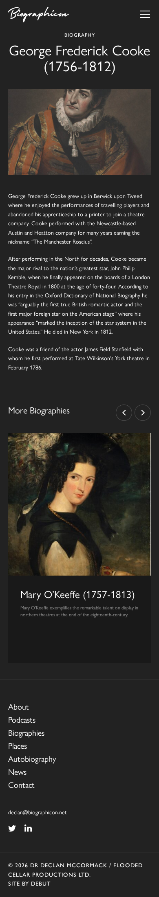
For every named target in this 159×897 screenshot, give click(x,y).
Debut (41, 883)
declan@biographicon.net (37, 812)
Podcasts (21, 719)
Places (17, 745)
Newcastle (109, 223)
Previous (124, 413)
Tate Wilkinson (92, 358)
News (17, 771)
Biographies (26, 732)
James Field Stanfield (108, 349)
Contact (21, 784)
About (18, 706)
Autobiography (32, 758)
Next (143, 413)
